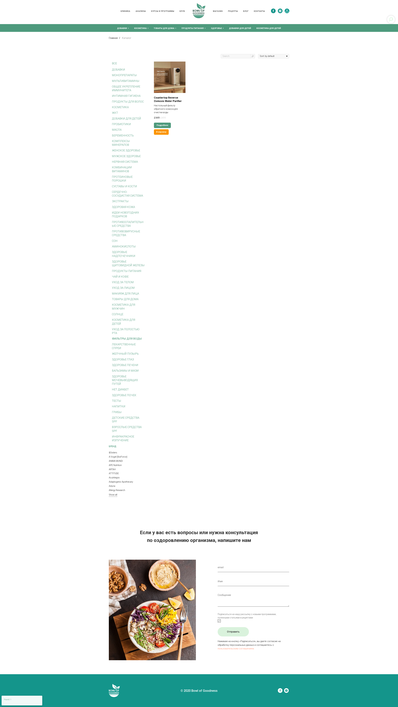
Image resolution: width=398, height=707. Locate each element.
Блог (246, 11)
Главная (113, 38)
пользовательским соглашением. (236, 648)
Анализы (141, 11)
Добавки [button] (122, 28)
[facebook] (273, 11)
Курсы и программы (162, 11)
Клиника (125, 11)
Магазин (218, 11)
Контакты (259, 11)
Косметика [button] (140, 28)
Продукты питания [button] (192, 28)
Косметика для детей (268, 28)
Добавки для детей (240, 28)
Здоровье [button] (216, 28)
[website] (287, 11)
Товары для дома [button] (164, 28)
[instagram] (280, 11)
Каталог (126, 38)
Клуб (182, 11)
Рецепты (233, 11)
